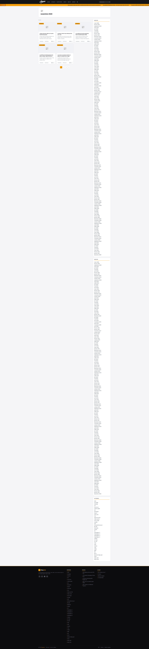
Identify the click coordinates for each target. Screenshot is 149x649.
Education (96, 511)
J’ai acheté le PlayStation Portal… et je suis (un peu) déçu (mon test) (83, 5)
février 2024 (97, 51)
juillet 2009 (96, 208)
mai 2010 (96, 193)
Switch (65, 2)
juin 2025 (96, 29)
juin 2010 (96, 192)
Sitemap (102, 647)
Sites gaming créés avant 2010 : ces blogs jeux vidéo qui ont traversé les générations (51, 5)
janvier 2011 (96, 181)
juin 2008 (96, 227)
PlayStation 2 (97, 532)
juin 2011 (96, 174)
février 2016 (97, 99)
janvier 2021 (96, 75)
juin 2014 (96, 120)
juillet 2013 (96, 136)
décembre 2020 (97, 77)
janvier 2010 (97, 199)
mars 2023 (96, 66)
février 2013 (96, 144)
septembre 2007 (98, 241)
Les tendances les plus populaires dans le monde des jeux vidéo (82, 34)
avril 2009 (96, 213)
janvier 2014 (97, 127)
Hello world (96, 519)
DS (95, 510)
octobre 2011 (97, 168)
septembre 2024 (98, 41)
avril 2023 (96, 65)
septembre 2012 (97, 151)
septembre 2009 (98, 205)
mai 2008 (96, 229)
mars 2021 (96, 74)
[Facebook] (42, 576)
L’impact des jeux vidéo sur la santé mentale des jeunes (46, 34)
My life (95, 526)
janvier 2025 (97, 35)
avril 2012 (96, 159)
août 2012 (96, 153)
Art (95, 505)
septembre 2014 (97, 115)
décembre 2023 (97, 54)
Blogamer (43, 647)
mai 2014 (96, 121)
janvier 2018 (97, 90)
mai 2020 (96, 79)
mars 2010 (96, 196)
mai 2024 (96, 47)
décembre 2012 (97, 147)
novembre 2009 (97, 202)
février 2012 (96, 162)
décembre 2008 (97, 218)
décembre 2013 (97, 129)
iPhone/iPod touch (98, 525)
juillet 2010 (96, 190)
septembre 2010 (97, 187)
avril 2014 (96, 123)
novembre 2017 (97, 91)
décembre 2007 (97, 236)
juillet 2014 (96, 118)
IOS (95, 523)
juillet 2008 (96, 226)
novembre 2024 (97, 38)
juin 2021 (96, 71)
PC (95, 531)
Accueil (48, 2)
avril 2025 (96, 32)
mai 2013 (96, 139)
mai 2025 (96, 30)
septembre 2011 (97, 169)
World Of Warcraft (98, 555)
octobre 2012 (97, 150)
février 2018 (97, 88)
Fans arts (96, 514)
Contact (73, 2)
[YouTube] (45, 576)
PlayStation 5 (59, 2)
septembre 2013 (97, 133)
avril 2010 (96, 195)
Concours (96, 507)
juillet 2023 (96, 60)
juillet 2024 (96, 44)
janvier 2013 (96, 145)
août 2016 (96, 96)
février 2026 (97, 24)
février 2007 (97, 251)
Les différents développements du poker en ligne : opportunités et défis (46, 56)
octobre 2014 (97, 114)
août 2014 (96, 117)
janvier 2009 (97, 217)
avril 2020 (96, 81)
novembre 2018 (97, 85)
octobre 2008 (97, 222)
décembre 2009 (97, 201)
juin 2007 (96, 245)
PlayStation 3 (97, 534)
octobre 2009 (97, 204)
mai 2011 (96, 175)
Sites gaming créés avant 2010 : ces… (89, 573)
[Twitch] (47, 576)
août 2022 (96, 68)
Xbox (95, 556)
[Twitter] (39, 576)
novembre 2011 (97, 166)
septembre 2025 (97, 26)
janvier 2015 (96, 109)
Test (95, 547)
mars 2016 (96, 97)
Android (96, 504)
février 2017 (97, 94)
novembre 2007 (97, 238)
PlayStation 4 (97, 535)
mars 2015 (96, 108)
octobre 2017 (97, 93)
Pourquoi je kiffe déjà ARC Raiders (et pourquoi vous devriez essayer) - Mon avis (114, 5)
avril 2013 (96, 141)
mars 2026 (96, 23)
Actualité (53, 2)
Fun (95, 516)
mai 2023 (96, 63)
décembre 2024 (97, 36)
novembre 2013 (97, 130)
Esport (95, 513)
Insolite (69, 2)
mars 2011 (96, 178)
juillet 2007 (96, 244)
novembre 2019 (97, 82)
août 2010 (96, 189)
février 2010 (97, 198)
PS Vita (95, 540)
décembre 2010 (97, 183)
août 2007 (96, 242)
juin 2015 (96, 103)
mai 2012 (96, 157)
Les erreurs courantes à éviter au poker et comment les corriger (64, 55)
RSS (99, 647)
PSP (95, 544)
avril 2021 (96, 72)
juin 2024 (96, 45)
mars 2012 (96, 160)
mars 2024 (96, 50)
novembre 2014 (97, 112)
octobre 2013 (97, 132)
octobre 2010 (97, 186)
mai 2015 (96, 105)
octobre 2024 (97, 39)
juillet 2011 (96, 172)
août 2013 (96, 135)
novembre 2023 (97, 56)
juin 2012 (96, 156)
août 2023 (96, 59)
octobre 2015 (97, 100)
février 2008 (97, 233)
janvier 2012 (96, 163)
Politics (95, 538)
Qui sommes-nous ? (102, 572)
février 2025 (97, 33)
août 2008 (96, 225)
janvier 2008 (97, 235)
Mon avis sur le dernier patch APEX (138, 5)
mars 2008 (96, 232)
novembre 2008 (97, 220)
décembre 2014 (97, 111)
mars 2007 (96, 250)
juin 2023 (96, 62)
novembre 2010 (97, 184)
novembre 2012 (97, 148)
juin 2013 (96, 138)
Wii (95, 552)
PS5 (95, 543)
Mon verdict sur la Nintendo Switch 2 (88, 585)
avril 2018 (96, 87)
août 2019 (96, 84)
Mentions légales (101, 575)
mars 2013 (96, 142)
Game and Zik (97, 517)
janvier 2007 (97, 253)
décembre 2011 (97, 165)
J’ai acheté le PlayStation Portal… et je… (89, 576)
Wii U (95, 553)
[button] (77, 2)
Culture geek (42, 45)
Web (95, 550)
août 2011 (96, 171)
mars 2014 (96, 124)
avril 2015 (96, 106)
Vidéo (95, 549)
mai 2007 (96, 247)
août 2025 (96, 27)
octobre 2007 (97, 239)
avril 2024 (96, 48)
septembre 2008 (98, 223)
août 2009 (96, 207)
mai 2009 (96, 211)
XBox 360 (96, 558)
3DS (95, 501)
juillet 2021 (96, 69)
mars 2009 (96, 214)
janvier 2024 (97, 53)
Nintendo (96, 528)
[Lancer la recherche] (109, 2)
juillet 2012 (96, 154)
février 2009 (97, 216)
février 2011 (96, 180)
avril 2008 (96, 230)
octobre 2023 (97, 57)
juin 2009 (96, 210)
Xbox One (96, 559)
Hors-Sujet (96, 520)
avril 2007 (96, 248)
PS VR (95, 541)
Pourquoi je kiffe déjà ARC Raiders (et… (88, 579)
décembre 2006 (97, 254)
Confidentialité (100, 577)
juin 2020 (96, 78)
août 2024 (96, 42)
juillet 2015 (96, 102)
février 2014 (97, 126)
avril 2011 (96, 177)
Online (95, 529)
